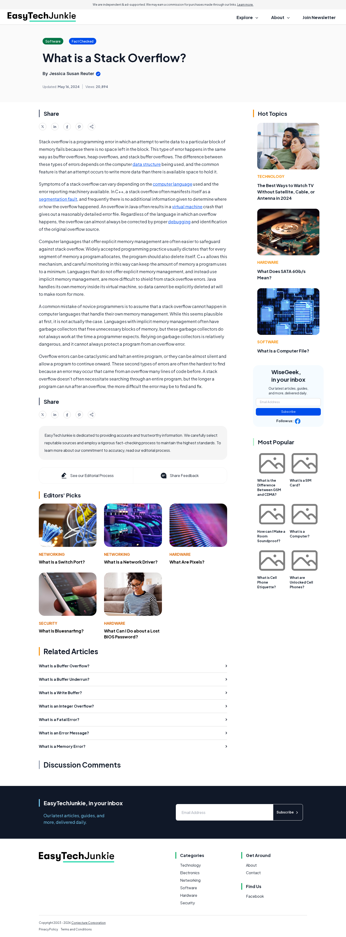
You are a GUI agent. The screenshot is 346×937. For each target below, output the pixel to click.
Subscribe (288, 411)
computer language (172, 184)
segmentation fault (58, 199)
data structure (147, 164)
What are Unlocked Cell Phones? (301, 582)
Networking (52, 554)
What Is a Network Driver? (131, 562)
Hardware (180, 554)
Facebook (255, 896)
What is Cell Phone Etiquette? (267, 582)
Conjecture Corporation (88, 923)
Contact (253, 872)
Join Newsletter (319, 17)
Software (267, 341)
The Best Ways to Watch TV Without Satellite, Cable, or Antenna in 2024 (286, 192)
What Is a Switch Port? (62, 562)
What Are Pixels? (187, 562)
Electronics (190, 872)
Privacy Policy (48, 929)
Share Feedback (184, 475)
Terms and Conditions (76, 929)
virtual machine (187, 206)
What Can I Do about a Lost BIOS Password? (132, 633)
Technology (270, 176)
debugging (179, 221)
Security (48, 623)
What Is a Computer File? (283, 350)
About (251, 865)
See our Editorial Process (92, 475)
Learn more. (245, 4)
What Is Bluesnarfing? (61, 630)
